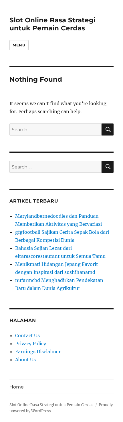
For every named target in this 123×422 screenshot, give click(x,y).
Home (16, 387)
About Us (25, 359)
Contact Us (27, 335)
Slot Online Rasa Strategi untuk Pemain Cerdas (52, 24)
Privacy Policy (30, 343)
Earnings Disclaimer (38, 351)
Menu (19, 45)
